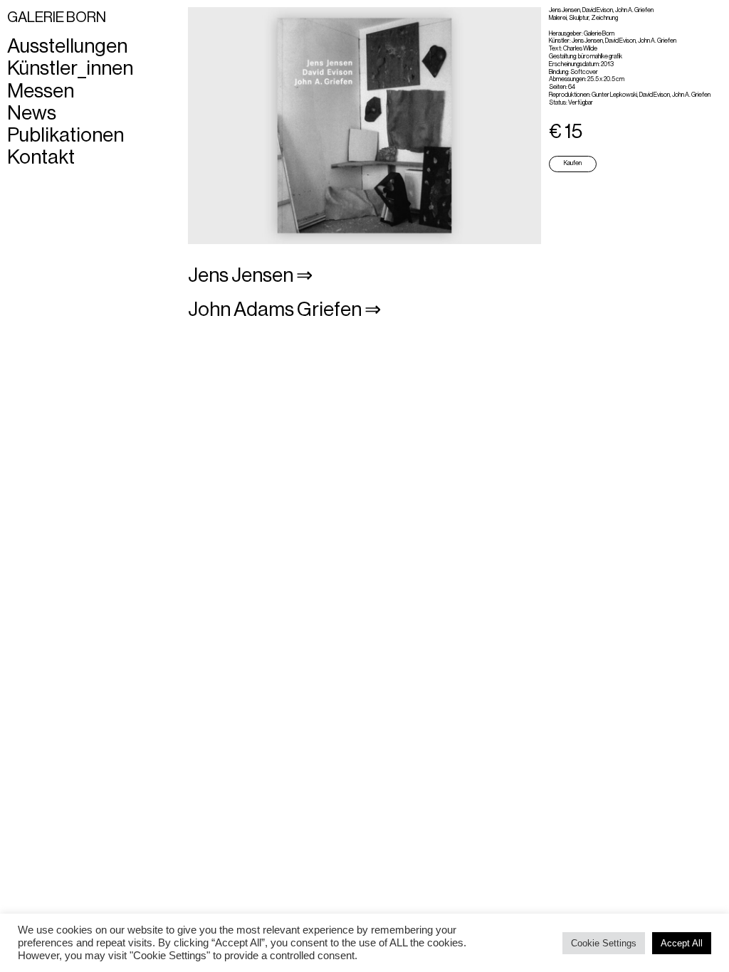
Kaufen (573, 163)
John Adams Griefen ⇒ (284, 309)
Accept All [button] (682, 943)
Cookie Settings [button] (603, 943)
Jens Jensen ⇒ (250, 275)
